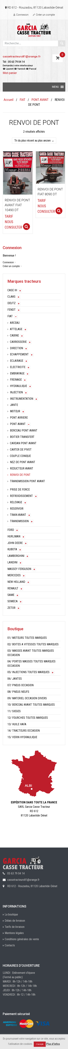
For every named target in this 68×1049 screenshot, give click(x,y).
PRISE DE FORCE (20, 489)
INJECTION (16, 392)
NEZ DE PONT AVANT (22, 462)
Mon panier (10, 73)
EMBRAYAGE (17, 373)
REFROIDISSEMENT (21, 496)
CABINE (14, 335)
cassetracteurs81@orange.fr (22, 56)
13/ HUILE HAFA (16, 724)
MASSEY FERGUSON (19, 569)
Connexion (22, 14)
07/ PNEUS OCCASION (20, 685)
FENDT (11, 309)
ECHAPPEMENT (19, 354)
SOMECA (12, 601)
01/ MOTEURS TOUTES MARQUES (27, 638)
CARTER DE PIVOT (21, 449)
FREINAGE (16, 379)
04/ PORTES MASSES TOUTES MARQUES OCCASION (31, 663)
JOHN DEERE (15, 543)
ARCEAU (15, 322)
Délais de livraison (15, 920)
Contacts (10, 945)
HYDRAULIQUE (18, 386)
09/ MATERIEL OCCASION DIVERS (27, 698)
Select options (26, 226)
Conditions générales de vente (22, 939)
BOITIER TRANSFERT (22, 437)
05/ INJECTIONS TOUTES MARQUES (28, 672)
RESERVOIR (16, 508)
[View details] (17, 172)
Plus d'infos (53, 1044)
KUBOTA (12, 549)
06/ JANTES (14, 678)
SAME (10, 595)
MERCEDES (14, 575)
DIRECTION (16, 348)
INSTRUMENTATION (21, 398)
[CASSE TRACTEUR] (34, 30)
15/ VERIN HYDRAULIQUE (22, 737)
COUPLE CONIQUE (20, 456)
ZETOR (11, 608)
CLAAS (11, 296)
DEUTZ (11, 303)
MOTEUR (15, 411)
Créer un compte (45, 14)
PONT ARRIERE (19, 417)
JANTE (14, 405)
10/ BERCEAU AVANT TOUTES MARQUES (31, 704)
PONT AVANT (40, 100)
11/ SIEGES (14, 711)
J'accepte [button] (40, 1044)
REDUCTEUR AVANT (21, 468)
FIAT (22, 100)
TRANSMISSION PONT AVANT (27, 481)
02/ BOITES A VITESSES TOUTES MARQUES (33, 644)
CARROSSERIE (18, 342)
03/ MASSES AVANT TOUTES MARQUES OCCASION (30, 653)
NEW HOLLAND (16, 582)
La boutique (11, 914)
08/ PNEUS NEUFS (18, 691)
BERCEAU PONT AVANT (23, 430)
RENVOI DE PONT (20, 475)
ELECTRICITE (17, 367)
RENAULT (12, 588)
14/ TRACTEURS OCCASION (23, 730)
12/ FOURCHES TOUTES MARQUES (27, 717)
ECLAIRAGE (16, 360)
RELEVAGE (16, 502)
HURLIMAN (13, 536)
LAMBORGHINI (15, 556)
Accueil (8, 100)
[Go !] (61, 43)
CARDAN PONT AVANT (23, 443)
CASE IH (12, 290)
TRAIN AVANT (18, 515)
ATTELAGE (16, 329)
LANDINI (12, 562)
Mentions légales (14, 933)
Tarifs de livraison (14, 927)
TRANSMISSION (19, 521)
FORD (10, 530)
